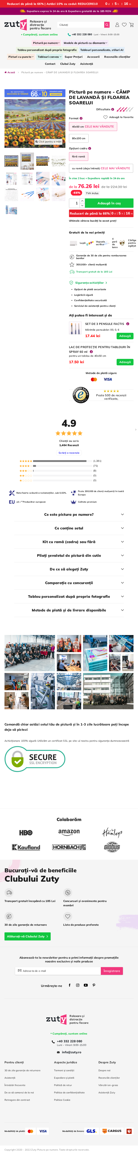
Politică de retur (63, 1085)
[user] (117, 24)
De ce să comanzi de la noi (19, 1092)
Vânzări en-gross (108, 1085)
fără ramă (78, 156)
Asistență (9, 1077)
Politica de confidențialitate (69, 1092)
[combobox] (80, 25)
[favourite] (124, 24)
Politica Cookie (62, 1099)
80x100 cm (79, 138)
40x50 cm (93, 126)
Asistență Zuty (106, 1092)
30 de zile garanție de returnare (22, 1070)
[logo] (28, 25)
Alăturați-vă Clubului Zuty (26, 936)
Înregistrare (112, 971)
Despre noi (104, 1070)
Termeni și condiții (64, 1070)
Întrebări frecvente (15, 1085)
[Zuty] (56, 1022)
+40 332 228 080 (69, 1041)
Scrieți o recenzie (69, 452)
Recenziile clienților (109, 1077)
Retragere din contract (17, 1099)
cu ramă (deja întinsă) (101, 168)
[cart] (131, 24)
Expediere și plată (64, 1077)
